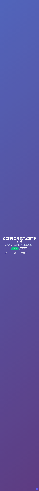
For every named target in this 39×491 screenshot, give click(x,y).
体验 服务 (15, 248)
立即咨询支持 (24, 248)
